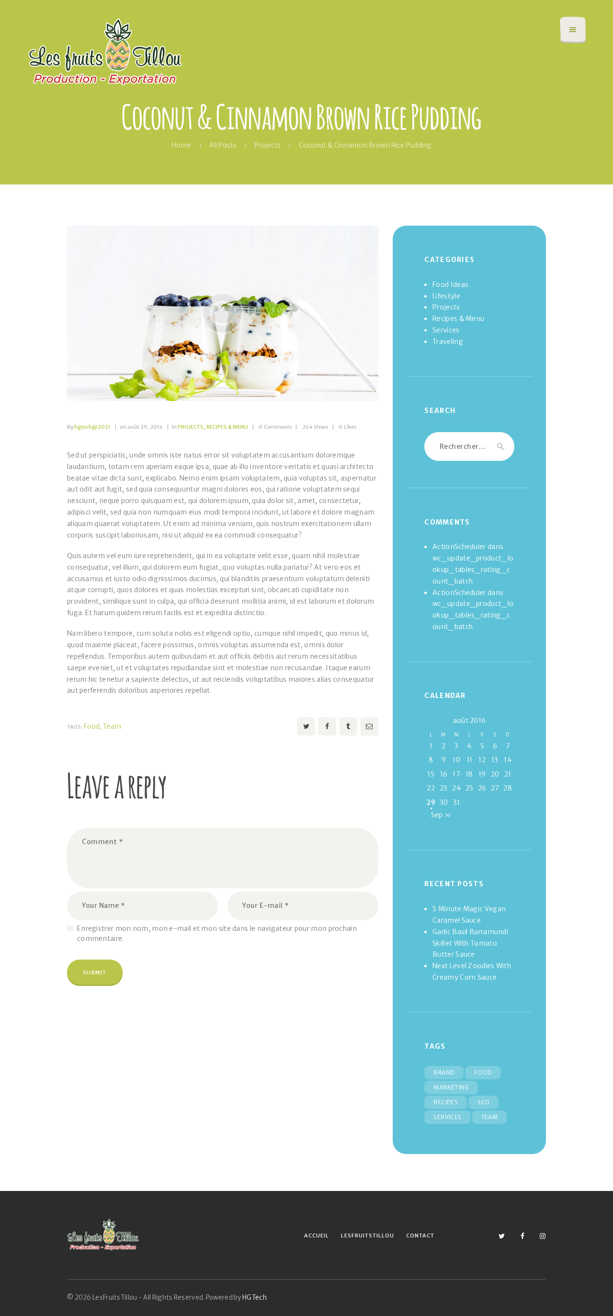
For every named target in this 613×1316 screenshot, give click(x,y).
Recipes (445, 1102)
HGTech (254, 1297)
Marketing (451, 1087)
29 (430, 802)
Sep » (441, 815)
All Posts (223, 145)
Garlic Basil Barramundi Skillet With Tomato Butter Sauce (470, 943)
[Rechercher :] (469, 446)
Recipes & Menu (227, 426)
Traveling (447, 341)
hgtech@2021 (89, 426)
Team (112, 726)
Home (181, 145)
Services (445, 330)
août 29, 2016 (141, 426)
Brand (443, 1072)
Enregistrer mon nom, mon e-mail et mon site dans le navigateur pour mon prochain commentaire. (217, 933)
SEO (483, 1102)
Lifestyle (446, 296)
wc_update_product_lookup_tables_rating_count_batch (472, 569)
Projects (267, 145)
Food (92, 726)
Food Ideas (450, 284)
